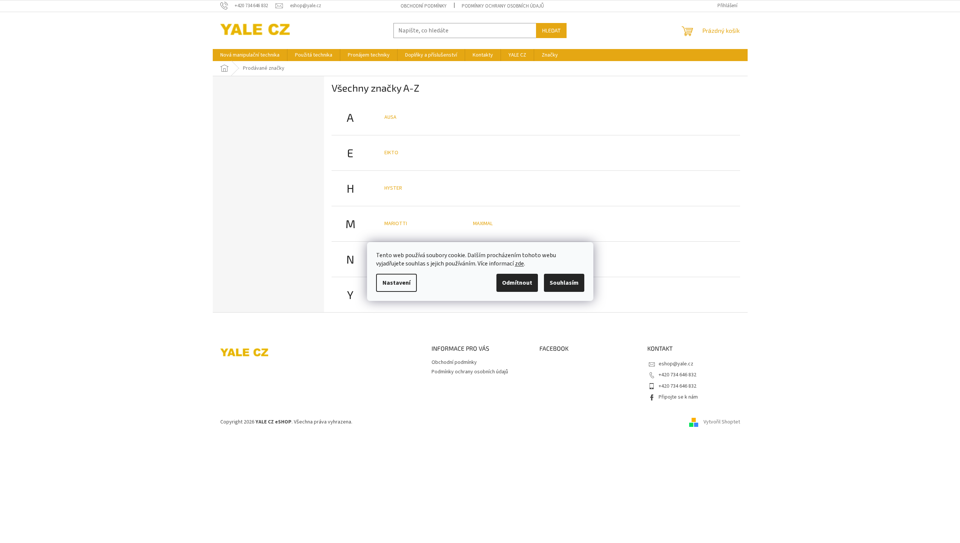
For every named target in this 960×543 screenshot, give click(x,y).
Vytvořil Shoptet (721, 422)
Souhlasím (564, 283)
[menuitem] (250, 55)
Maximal (483, 223)
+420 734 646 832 (677, 375)
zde (519, 263)
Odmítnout (517, 283)
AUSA (390, 117)
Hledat (551, 30)
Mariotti (395, 223)
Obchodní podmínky (424, 6)
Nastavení (396, 283)
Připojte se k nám (678, 397)
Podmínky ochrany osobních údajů (503, 6)
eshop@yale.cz (676, 364)
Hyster (393, 188)
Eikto (391, 152)
